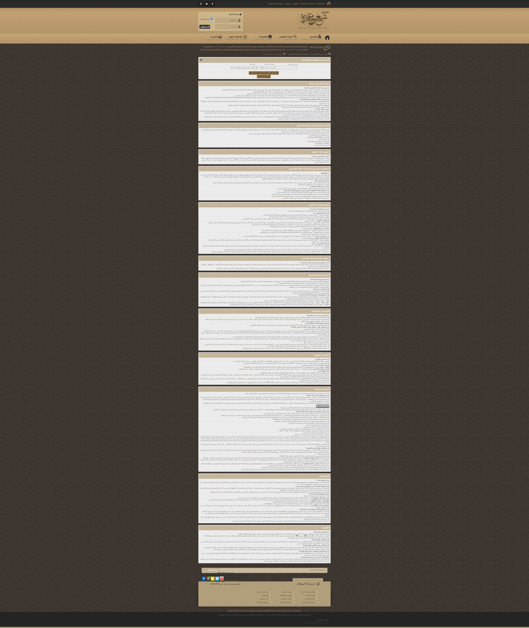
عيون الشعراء (310, 595)
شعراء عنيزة (323, 54)
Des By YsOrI (230, 581)
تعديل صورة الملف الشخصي (291, 198)
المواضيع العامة (286, 602)
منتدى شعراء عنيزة (308, 592)
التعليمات (263, 37)
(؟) (285, 105)
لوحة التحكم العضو (322, 130)
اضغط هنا (301, 184)
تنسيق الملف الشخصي (258, 264)
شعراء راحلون (287, 592)
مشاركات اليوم (275, 4)
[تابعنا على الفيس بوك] (204, 578)
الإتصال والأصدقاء (302, 325)
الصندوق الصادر (324, 417)
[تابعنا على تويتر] (217, 578)
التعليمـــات (313, 54)
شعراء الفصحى (286, 599)
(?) (250, 268)
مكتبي (295, 4)
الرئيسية (320, 4)
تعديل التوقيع (311, 194)
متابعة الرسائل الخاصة (249, 452)
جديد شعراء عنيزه (308, 602)
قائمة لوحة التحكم (290, 325)
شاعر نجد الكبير (263, 592)
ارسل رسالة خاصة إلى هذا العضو (256, 403)
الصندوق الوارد (324, 415)
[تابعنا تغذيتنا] (213, 578)
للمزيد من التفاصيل (251, 367)
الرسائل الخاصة (307, 4)
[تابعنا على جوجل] (208, 578)
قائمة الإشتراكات (282, 517)
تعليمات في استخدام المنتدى (298, 54)
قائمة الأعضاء (324, 94)
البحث (287, 4)
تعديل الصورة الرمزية (279, 196)
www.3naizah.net (316, 623)
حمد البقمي (264, 599)
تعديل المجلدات (277, 419)
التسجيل (313, 37)
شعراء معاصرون (286, 595)
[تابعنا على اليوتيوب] (222, 578)
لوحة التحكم (303, 158)
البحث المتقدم (285, 37)
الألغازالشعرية (310, 599)
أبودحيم (265, 595)
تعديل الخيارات (293, 211)
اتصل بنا (214, 37)
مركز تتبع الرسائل (323, 454)
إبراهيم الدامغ (263, 602)
